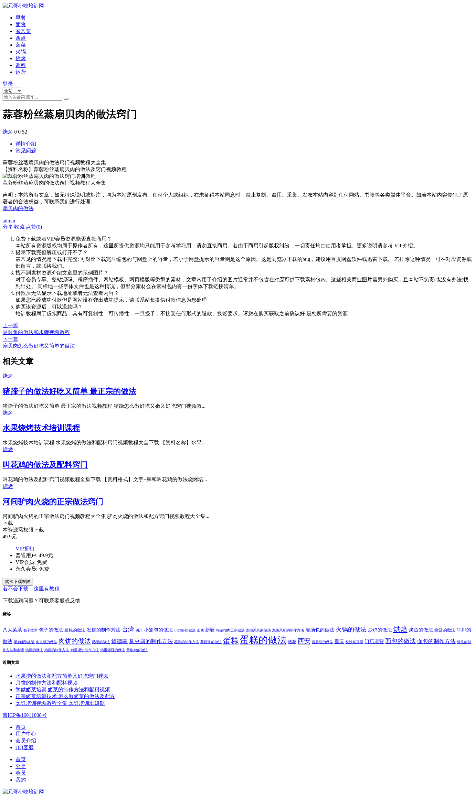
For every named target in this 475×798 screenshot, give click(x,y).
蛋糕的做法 (263, 640)
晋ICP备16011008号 (25, 715)
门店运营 (374, 641)
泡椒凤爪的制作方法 (288, 630)
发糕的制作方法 (104, 629)
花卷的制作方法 (186, 642)
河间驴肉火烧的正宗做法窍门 (53, 501)
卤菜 (21, 45)
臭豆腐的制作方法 (151, 641)
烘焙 (400, 629)
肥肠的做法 (101, 642)
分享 (8, 227)
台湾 (128, 629)
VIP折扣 (25, 548)
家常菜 (23, 31)
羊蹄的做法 (24, 641)
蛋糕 (230, 640)
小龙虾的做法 (184, 630)
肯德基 (119, 641)
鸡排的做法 (34, 650)
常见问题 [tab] (26, 150)
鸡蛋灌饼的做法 (112, 650)
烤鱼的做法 (421, 629)
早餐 (21, 17)
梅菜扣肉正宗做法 (230, 630)
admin (9, 220)
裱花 (292, 641)
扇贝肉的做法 (18, 208)
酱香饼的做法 (322, 642)
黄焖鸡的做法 (137, 650)
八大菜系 (12, 629)
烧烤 (21, 58)
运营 (21, 72)
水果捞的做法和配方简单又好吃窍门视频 (62, 676)
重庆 (339, 641)
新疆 (210, 629)
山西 (200, 630)
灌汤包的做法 (319, 629)
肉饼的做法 (74, 640)
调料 (21, 65)
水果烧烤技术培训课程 (41, 428)
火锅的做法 (351, 629)
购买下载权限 (17, 581)
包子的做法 (51, 629)
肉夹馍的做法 (46, 642)
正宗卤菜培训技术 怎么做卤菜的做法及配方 (65, 696)
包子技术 (30, 630)
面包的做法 (400, 641)
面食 (21, 24)
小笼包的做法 (158, 629)
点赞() (34, 227)
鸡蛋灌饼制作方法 (84, 650)
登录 (8, 84)
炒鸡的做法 (380, 629)
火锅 (21, 51)
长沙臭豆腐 (354, 642)
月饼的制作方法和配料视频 (47, 682)
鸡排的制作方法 (56, 650)
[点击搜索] (66, 99)
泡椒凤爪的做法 (258, 630)
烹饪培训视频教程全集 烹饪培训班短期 (60, 703)
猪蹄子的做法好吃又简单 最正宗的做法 (69, 391)
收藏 (19, 227)
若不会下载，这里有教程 (31, 588)
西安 (304, 640)
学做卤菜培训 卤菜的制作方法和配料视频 (63, 689)
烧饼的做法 (444, 630)
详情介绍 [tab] (26, 143)
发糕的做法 (74, 630)
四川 (138, 630)
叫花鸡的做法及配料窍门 (45, 464)
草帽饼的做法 (211, 642)
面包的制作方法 (436, 641)
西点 (21, 38)
